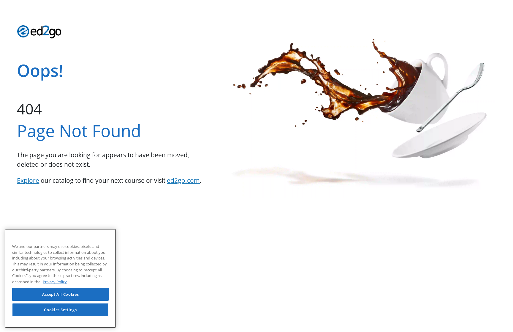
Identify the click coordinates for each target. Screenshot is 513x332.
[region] (60, 278)
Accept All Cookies (60, 294)
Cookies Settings (60, 309)
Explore (28, 180)
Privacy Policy (55, 281)
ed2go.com (183, 180)
